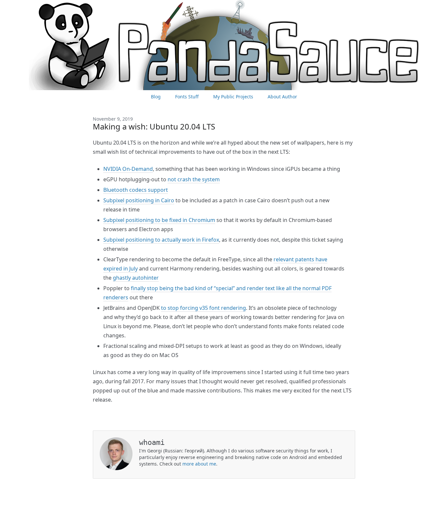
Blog (156, 96)
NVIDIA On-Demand (128, 168)
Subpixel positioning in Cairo (138, 200)
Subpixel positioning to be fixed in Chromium (159, 220)
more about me (199, 464)
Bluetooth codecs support (135, 189)
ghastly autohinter (136, 277)
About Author (282, 96)
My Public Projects (233, 96)
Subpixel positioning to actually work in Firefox (161, 239)
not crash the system (194, 179)
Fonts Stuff (187, 96)
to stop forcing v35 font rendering (203, 307)
